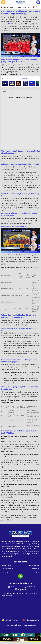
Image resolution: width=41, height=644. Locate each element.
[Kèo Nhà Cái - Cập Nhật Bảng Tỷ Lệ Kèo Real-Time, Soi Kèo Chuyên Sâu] (20, 2)
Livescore (18, 7)
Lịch (33, 7)
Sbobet (4, 91)
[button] (36, 7)
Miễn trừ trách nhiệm (32, 620)
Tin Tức (29, 7)
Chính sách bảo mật (11, 620)
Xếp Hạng (24, 7)
